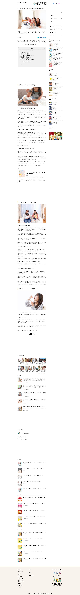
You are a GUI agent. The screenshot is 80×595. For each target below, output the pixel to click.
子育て (25, 8)
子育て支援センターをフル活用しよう (24, 58)
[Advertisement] (24, 449)
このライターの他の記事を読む (25, 433)
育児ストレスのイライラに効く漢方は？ (27, 59)
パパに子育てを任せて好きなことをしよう (25, 57)
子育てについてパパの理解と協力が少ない (25, 53)
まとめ (21, 64)
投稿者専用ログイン (31, 575)
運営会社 (30, 569)
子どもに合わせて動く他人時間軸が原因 (25, 52)
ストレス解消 (20, 439)
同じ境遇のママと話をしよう (23, 56)
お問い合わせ (30, 572)
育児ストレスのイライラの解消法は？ (27, 55)
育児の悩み (25, 439)
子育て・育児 (21, 8)
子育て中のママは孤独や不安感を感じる (25, 54)
